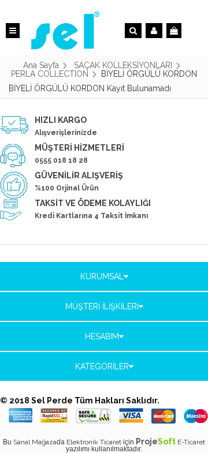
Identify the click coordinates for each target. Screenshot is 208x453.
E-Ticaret (191, 442)
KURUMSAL (102, 276)
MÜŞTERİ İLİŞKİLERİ (102, 306)
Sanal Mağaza (35, 442)
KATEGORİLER (102, 366)
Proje (156, 441)
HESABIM (102, 336)
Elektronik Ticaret (93, 442)
